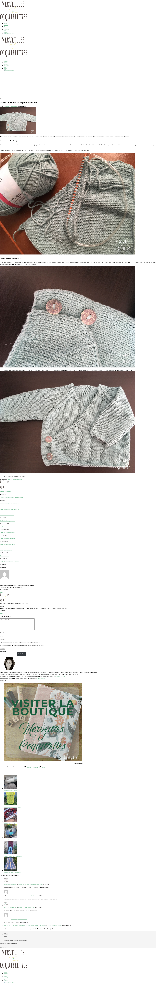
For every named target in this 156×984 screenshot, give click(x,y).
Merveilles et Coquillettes (11, 106)
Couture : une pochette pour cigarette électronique (30, 884)
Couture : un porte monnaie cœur (26, 907)
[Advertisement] (78, 84)
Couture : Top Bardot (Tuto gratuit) (12, 807)
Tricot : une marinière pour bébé (7, 532)
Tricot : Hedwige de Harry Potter (7, 544)
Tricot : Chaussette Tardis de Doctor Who (9, 561)
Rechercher (3, 651)
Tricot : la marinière (4, 526)
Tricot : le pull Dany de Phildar (7, 515)
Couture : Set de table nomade (54, 925)
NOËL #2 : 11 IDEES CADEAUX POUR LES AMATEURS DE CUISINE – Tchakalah (24, 925)
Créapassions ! (41, 678)
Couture (6, 25)
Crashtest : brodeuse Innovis (10, 790)
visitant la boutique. (60, 676)
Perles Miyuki (7, 29)
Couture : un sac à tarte (9, 823)
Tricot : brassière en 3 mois (6, 550)
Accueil (5, 23)
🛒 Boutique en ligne (9, 33)
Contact (5, 32)
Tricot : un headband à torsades (7, 538)
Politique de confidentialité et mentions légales (15, 940)
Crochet (5, 28)
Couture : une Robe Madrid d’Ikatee (12, 872)
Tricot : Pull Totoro (4, 556)
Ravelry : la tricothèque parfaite (7, 521)
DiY (5, 30)
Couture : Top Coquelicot (10, 839)
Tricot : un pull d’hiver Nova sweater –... (9, 509)
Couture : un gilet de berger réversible (13, 856)
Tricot (5, 26)
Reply (1, 592)
